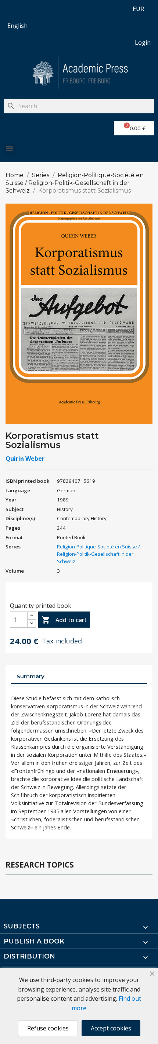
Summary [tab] (30, 676)
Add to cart (64, 620)
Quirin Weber (25, 459)
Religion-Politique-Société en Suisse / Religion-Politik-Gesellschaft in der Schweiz (98, 554)
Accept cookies (111, 1028)
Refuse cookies (48, 1028)
